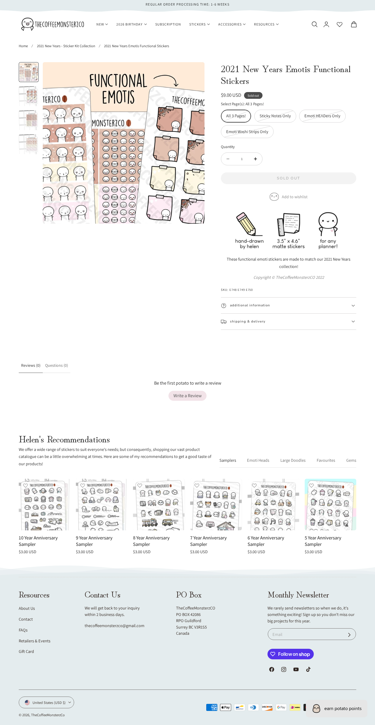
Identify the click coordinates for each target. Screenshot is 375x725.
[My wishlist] (339, 24)
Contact (26, 619)
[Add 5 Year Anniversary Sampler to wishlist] (311, 485)
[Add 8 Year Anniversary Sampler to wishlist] (140, 485)
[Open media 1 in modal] (194, 72)
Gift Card (26, 651)
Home (23, 45)
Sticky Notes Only (278, 117)
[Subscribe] (349, 635)
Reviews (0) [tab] (30, 365)
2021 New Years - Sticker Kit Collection (66, 45)
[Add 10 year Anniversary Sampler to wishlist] (25, 485)
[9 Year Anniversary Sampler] (101, 504)
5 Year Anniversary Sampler (323, 541)
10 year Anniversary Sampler (38, 541)
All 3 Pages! (238, 117)
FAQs (23, 630)
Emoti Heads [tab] (258, 460)
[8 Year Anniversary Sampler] (159, 504)
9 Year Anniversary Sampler (94, 541)
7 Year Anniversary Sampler (208, 541)
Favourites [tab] (326, 460)
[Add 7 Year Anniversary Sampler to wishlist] (197, 485)
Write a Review (187, 396)
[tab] (29, 72)
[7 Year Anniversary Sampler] (216, 504)
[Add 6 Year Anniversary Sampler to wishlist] (254, 485)
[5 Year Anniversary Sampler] (330, 504)
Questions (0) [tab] (56, 365)
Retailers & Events (34, 640)
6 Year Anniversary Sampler (266, 541)
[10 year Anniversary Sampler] (44, 504)
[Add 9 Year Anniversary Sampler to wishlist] (82, 485)
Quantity (228, 146)
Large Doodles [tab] (293, 460)
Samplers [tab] (227, 460)
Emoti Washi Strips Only (250, 133)
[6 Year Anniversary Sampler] (273, 504)
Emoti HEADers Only (325, 117)
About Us (27, 608)
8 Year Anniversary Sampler (151, 541)
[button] (314, 24)
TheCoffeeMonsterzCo (48, 714)
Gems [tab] (351, 460)
